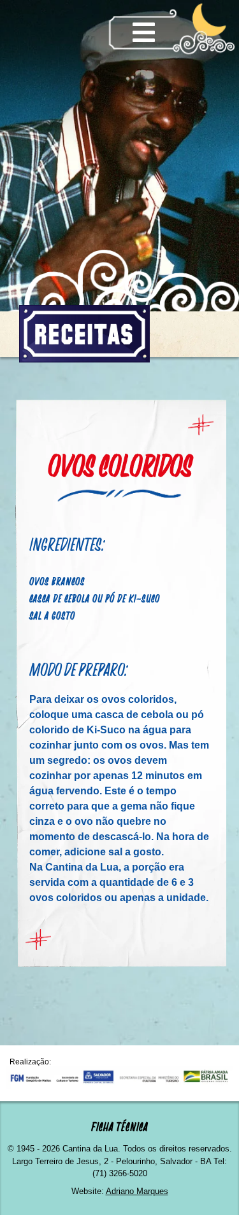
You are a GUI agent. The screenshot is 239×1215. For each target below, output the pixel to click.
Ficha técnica (119, 1126)
